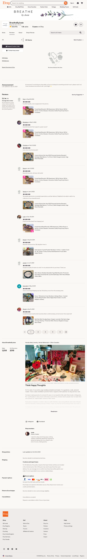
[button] (76, 25)
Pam (24, 99)
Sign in (72, 3)
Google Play (21, 545)
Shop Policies (30, 32)
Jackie (24, 263)
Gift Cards (75, 7)
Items (3, 32)
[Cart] (82, 3)
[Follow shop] (81, 25)
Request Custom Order (13, 46)
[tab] (12, 40)
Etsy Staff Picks (19, 7)
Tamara (25, 191)
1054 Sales (5, 58)
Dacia (24, 168)
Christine (25, 145)
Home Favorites (32, 7)
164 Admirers (5, 60)
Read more (54, 411)
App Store (8, 545)
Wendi (24, 309)
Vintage (54, 7)
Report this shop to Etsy (8, 67)
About (20, 32)
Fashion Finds (44, 7)
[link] (25, 332)
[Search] (65, 3)
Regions (82, 556)
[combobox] (36, 3)
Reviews (12, 32)
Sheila (24, 239)
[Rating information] (10, 27)
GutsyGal (25, 286)
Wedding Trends (64, 7)
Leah (24, 216)
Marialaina (25, 122)
